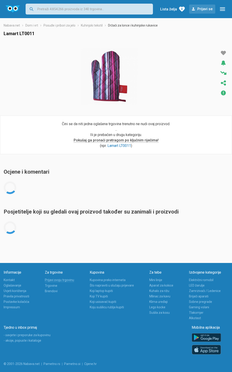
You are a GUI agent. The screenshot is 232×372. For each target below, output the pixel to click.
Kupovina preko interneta (108, 280)
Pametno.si (72, 364)
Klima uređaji (158, 302)
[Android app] (206, 337)
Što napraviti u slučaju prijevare (112, 285)
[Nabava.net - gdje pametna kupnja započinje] (12, 9)
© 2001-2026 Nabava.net (22, 364)
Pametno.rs (52, 364)
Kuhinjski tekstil (92, 25)
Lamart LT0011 (119, 145)
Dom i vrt (31, 25)
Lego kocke (157, 307)
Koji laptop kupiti (101, 291)
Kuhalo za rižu (159, 291)
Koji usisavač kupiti (103, 302)
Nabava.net (12, 25)
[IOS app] (206, 350)
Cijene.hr (90, 364)
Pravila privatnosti (16, 296)
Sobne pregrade (200, 302)
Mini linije (155, 280)
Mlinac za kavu (159, 296)
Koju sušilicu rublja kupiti (107, 307)
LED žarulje (197, 285)
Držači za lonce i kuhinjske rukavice (133, 25)
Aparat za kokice (161, 285)
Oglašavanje (12, 285)
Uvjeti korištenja (15, 291)
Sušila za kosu (159, 312)
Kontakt (9, 280)
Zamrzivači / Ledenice (205, 291)
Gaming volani (199, 307)
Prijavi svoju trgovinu (59, 280)
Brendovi (51, 291)
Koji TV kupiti (99, 296)
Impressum (12, 307)
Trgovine (51, 285)
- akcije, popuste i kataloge (22, 340)
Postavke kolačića (16, 302)
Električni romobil (201, 280)
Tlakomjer (196, 312)
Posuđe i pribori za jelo (59, 25)
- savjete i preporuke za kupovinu (27, 335)
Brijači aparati (198, 296)
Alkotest (195, 318)
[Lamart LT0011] (109, 76)
